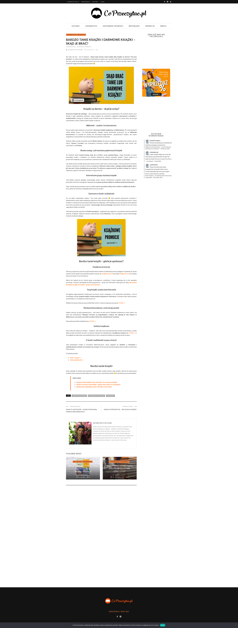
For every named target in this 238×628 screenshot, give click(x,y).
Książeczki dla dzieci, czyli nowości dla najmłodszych (83, 468)
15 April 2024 (157, 161)
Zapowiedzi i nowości (113, 26)
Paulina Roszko (120, 475)
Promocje (150, 26)
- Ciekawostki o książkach (83, 46)
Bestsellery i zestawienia (82, 461)
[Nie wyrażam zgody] (236, 625)
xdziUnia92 (153, 165)
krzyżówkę (165, 143)
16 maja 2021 (90, 49)
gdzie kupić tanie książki (79, 395)
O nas (102, 1)
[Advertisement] (156, 115)
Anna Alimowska (83, 475)
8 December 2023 (157, 177)
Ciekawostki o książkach (76, 34)
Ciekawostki (91, 26)
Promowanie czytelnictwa (96, 395)
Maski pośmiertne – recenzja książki (120, 409)
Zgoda (162, 625)
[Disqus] (101, 512)
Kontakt (95, 1)
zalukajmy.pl (154, 152)
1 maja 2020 (81, 477)
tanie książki (110, 395)
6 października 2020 (118, 477)
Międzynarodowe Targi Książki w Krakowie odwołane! (120, 468)
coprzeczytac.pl (73, 1)
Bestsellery (134, 26)
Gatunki (76, 26)
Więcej (163, 26)
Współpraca (85, 1)
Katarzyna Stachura (75, 49)
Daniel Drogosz (155, 140)
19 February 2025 (165, 148)
